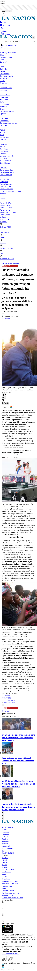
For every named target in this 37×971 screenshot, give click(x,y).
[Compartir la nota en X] (5, 403)
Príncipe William (10, 700)
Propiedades (4, 74)
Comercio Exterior (7, 76)
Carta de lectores (6, 189)
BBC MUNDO (6, 698)
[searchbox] (18, 41)
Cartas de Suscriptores (8, 123)
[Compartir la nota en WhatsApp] (5, 397)
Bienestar (3, 107)
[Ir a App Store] (7, 932)
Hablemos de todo (7, 111)
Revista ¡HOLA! (5, 205)
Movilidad (3, 78)
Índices (2, 81)
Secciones (6, 25)
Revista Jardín (5, 215)
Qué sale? (3, 168)
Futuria (2, 67)
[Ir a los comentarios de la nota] (5, 394)
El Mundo (15, 263)
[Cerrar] (33, 37)
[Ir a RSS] (3, 921)
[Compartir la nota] (3, 397)
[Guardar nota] (3, 394)
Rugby (2, 132)
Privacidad (15, 954)
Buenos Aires (5, 95)
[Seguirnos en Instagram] (3, 915)
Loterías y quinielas (7, 156)
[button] (18, 147)
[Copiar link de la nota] (3, 400)
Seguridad (4, 97)
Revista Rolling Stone (8, 212)
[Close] (3, 812)
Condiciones (6, 954)
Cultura (3, 102)
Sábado (3, 193)
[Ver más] (3, 705)
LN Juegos (3, 144)
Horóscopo (4, 151)
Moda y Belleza (5, 161)
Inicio (4, 22)
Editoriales (4, 118)
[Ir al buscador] (4, 14)
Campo (2, 71)
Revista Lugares (6, 208)
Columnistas (4, 121)
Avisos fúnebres (6, 184)
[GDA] (7, 961)
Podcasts (3, 158)
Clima (2, 55)
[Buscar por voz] (34, 41)
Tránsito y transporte (8, 52)
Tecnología (4, 149)
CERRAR (2, 1)
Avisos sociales (5, 186)
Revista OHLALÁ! (6, 203)
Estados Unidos (6, 88)
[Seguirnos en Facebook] (3, 903)
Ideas (2, 196)
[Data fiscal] (3, 967)
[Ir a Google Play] (7, 928)
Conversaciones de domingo (10, 191)
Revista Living (5, 210)
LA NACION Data (6, 57)
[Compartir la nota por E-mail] (7, 403)
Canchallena (4, 137)
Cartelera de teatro (7, 172)
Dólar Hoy (3, 69)
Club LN (5, 31)
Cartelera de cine (6, 170)
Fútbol (2, 130)
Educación (4, 99)
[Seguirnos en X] (3, 909)
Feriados (3, 154)
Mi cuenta (6, 34)
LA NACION (6, 263)
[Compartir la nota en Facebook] (3, 403)
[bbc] (10, 266)
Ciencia (2, 109)
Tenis (2, 135)
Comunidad (4, 104)
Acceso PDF (4, 179)
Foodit (4, 28)
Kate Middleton (9, 703)
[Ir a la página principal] (18, 19)
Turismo (3, 146)
